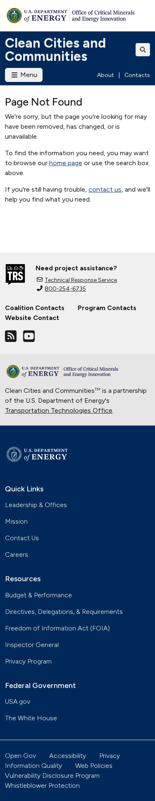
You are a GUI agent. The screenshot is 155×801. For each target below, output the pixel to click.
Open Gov (20, 756)
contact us (105, 189)
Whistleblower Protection (42, 785)
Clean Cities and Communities (55, 49)
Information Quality (33, 766)
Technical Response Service (81, 280)
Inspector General (32, 645)
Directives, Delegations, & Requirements (64, 612)
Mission (16, 521)
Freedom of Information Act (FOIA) (57, 628)
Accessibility (67, 756)
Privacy (109, 756)
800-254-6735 (65, 288)
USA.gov (17, 701)
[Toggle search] (143, 49)
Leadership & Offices (36, 505)
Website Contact (32, 318)
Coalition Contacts (34, 308)
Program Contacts (107, 308)
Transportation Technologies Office (58, 410)
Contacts (137, 75)
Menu (28, 75)
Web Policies (93, 766)
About (105, 75)
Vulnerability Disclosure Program (52, 775)
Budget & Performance (38, 595)
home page (65, 163)
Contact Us (22, 538)
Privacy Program (28, 661)
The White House (31, 718)
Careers (16, 554)
